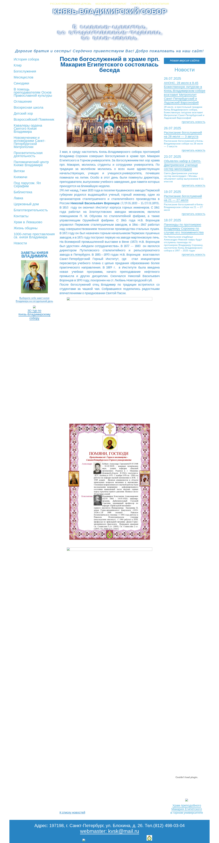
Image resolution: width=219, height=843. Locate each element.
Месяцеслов (23, 77)
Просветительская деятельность (28, 154)
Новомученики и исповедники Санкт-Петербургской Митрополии (30, 142)
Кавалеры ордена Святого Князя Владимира (28, 128)
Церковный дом (26, 204)
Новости (20, 243)
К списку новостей (72, 812)
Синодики (21, 83)
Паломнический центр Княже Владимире (31, 163)
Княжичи (20, 177)
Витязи (19, 171)
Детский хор (23, 113)
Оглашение (23, 101)
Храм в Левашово (28, 222)
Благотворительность (31, 210)
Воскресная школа (28, 107)
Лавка (18, 198)
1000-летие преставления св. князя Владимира (34, 236)
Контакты (21, 216)
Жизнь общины (25, 228)
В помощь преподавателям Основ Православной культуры (33, 92)
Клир (18, 65)
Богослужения (25, 71)
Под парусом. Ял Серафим (27, 184)
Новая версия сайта (184, 60)
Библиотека (23, 192)
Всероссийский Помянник (34, 119)
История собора (26, 59)
